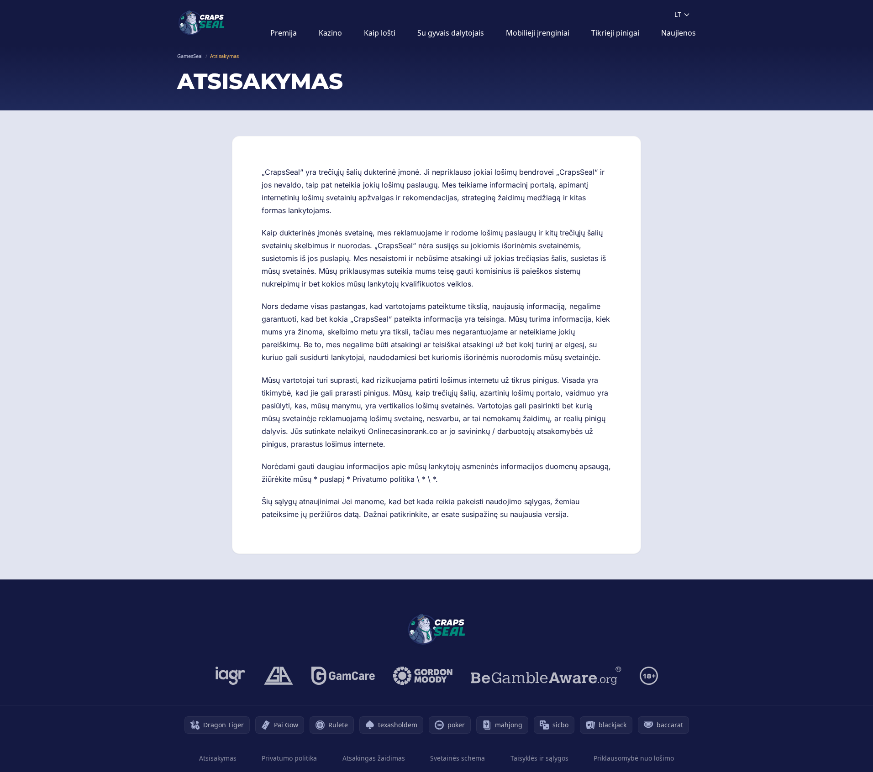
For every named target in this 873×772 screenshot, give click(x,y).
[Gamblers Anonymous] (278, 676)
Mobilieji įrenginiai (537, 33)
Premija (283, 33)
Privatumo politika (289, 758)
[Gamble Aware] (546, 676)
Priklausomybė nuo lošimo (634, 758)
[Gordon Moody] (422, 676)
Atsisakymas (218, 758)
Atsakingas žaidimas (373, 758)
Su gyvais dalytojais (450, 33)
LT (677, 14)
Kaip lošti (379, 33)
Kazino (330, 33)
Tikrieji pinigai (615, 33)
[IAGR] (231, 676)
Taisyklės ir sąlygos (539, 758)
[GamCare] (343, 676)
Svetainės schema (457, 758)
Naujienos (678, 33)
